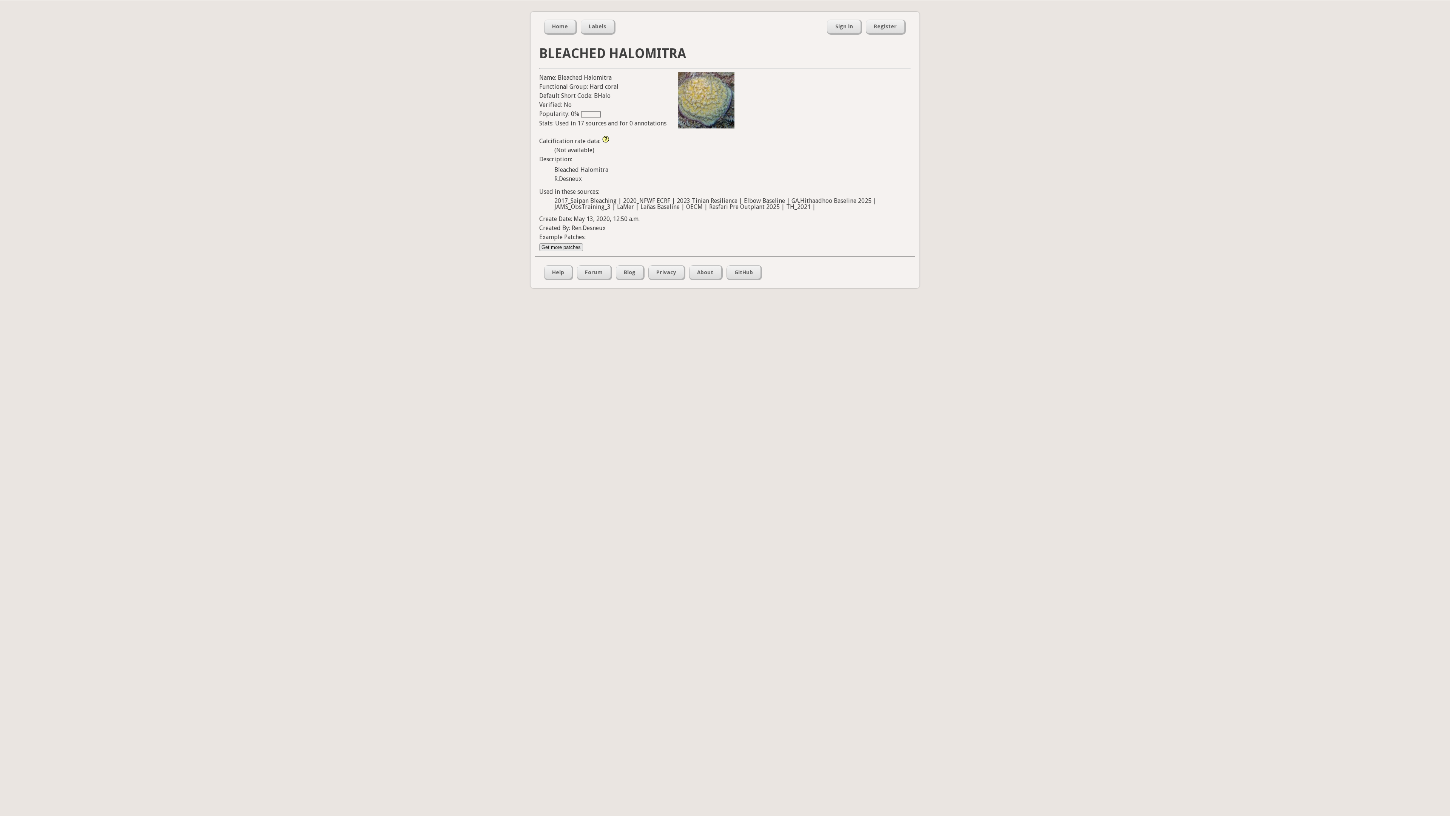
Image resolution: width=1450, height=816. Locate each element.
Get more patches (561, 247)
